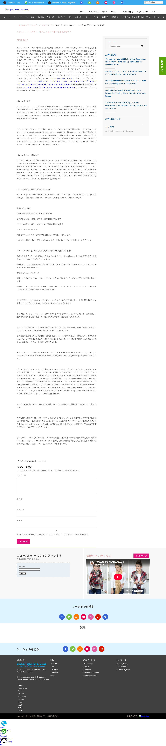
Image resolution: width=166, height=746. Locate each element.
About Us (54, 664)
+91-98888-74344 (13, 3)
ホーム (82, 12)
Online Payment (123, 670)
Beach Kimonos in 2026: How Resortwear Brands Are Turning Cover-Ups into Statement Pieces (125, 93)
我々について (94, 12)
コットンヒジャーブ (156, 17)
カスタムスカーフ (65, 84)
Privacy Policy (122, 664)
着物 (70, 17)
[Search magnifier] (142, 46)
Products (54, 670)
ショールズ (29, 17)
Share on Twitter (25, 450)
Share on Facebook (19, 450)
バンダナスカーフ (141, 17)
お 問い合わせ (128, 12)
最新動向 (114, 17)
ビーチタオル (55, 78)
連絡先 (104, 12)
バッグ (87, 17)
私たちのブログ (143, 12)
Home (23, 25)
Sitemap (87, 670)
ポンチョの (74, 81)
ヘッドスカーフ (127, 17)
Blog (52, 675)
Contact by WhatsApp (36, 2)
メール (20, 509)
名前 (19, 499)
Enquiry (87, 667)
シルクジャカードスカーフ (64, 87)
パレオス (40, 17)
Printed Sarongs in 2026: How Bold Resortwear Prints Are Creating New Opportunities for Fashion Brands (125, 62)
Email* (22, 566)
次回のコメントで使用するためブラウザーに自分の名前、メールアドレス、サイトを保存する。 (53, 534)
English (151, 2)
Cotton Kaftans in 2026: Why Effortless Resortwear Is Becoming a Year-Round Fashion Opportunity (126, 105)
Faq (52, 667)
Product (114, 12)
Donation (54, 673)
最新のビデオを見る (98, 556)
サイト (19, 520)
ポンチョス (61, 17)
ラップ (95, 17)
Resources (121, 667)
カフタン (78, 17)
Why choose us (90, 675)
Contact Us (88, 664)
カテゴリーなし (48, 25)
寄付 (153, 12)
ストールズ (18, 17)
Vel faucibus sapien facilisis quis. (119, 131)
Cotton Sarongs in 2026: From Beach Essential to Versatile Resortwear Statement (125, 72)
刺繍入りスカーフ (44, 81)
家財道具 (105, 17)
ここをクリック (141, 556)
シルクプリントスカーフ (42, 87)
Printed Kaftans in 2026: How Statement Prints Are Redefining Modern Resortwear (125, 82)
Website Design (63, 716)
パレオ (65, 81)
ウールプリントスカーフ (47, 84)
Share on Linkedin (31, 450)
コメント (21, 475)
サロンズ (50, 17)
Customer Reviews (91, 673)
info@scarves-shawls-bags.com (63, 3)
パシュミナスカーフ (29, 84)
